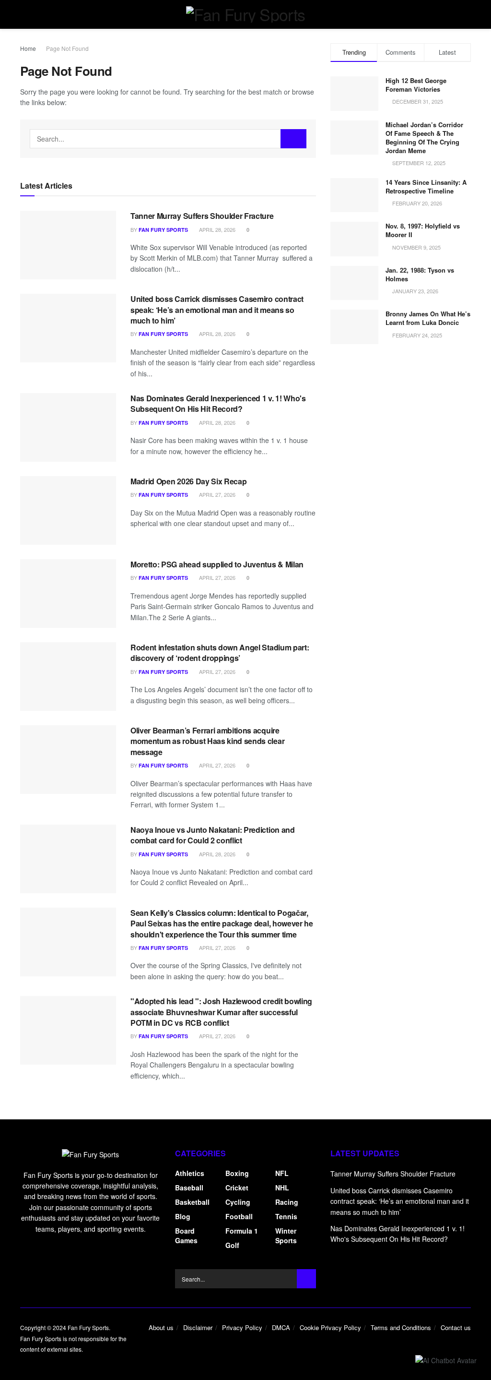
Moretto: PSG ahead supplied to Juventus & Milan (217, 564)
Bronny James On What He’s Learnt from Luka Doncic (428, 318)
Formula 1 (241, 1231)
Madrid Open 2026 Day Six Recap (188, 481)
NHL (282, 1187)
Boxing (237, 1173)
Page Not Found (67, 48)
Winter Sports (286, 1235)
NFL (282, 1173)
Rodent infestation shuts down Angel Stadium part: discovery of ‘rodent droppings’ (219, 652)
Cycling (237, 1202)
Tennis (286, 1216)
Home (28, 48)
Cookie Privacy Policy (330, 1327)
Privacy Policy (242, 1327)
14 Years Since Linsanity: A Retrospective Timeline (426, 186)
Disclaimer (197, 1327)
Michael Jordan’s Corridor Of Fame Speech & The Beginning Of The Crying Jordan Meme (424, 138)
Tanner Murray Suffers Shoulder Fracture (202, 215)
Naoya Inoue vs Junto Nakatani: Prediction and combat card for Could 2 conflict (212, 835)
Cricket (236, 1187)
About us (161, 1327)
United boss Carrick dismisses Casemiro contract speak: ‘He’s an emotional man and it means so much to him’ (217, 309)
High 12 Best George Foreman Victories (416, 85)
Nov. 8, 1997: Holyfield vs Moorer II (423, 230)
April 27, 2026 (216, 494)
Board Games (186, 1235)
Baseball (189, 1187)
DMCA (281, 1327)
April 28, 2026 (216, 229)
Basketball (192, 1202)
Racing (286, 1202)
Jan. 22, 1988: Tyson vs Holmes (420, 274)
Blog (182, 1216)
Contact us (456, 1327)
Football (239, 1216)
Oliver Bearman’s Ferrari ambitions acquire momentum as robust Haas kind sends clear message (207, 741)
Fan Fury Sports (163, 229)
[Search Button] (293, 138)
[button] (446, 1360)
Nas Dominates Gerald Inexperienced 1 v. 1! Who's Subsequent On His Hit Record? (218, 403)
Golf (232, 1245)
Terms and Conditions (401, 1327)
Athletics (189, 1173)
